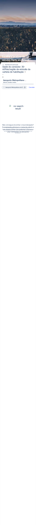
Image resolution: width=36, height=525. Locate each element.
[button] (31, 2)
